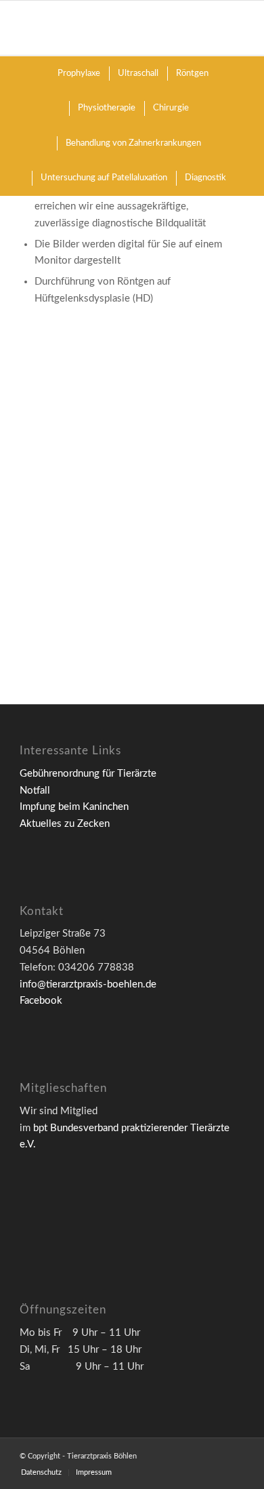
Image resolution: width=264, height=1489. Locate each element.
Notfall (35, 791)
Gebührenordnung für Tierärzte (88, 774)
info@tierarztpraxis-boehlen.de (88, 984)
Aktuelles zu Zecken (65, 824)
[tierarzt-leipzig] (127, 554)
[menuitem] (78, 73)
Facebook (41, 1001)
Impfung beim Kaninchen (74, 807)
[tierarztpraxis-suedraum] (127, 408)
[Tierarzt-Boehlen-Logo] (109, 28)
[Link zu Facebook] (234, 1455)
